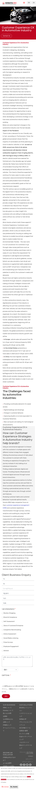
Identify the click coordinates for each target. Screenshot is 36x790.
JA (34, 2)
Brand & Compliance (10, 617)
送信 (6, 696)
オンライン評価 (24, 733)
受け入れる (5, 787)
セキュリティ (29, 759)
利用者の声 (22, 719)
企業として (6, 722)
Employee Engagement (11, 646)
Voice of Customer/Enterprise (13, 625)
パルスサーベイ (24, 742)
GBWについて (7, 707)
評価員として (7, 725)
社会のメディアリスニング (25, 738)
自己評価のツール (24, 728)
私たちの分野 (7, 713)
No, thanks (14, 786)
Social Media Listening (11, 638)
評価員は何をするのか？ (9, 759)
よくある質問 (7, 763)
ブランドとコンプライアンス (25, 723)
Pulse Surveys (8, 642)
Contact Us (6, 36)
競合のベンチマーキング (25, 746)
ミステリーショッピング (25, 715)
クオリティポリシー (27, 761)
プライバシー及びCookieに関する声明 (26, 753)
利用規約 (30, 756)
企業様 (5, 716)
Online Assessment (10, 634)
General (6, 650)
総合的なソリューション (25, 709)
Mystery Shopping (9, 613)
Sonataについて (8, 710)
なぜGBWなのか (8, 719)
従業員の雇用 (23, 731)
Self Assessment (9, 621)
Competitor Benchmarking (12, 630)
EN (29, 2)
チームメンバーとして (9, 729)
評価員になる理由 (8, 766)
